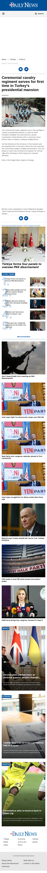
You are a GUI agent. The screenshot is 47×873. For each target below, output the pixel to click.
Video (5, 845)
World (5, 842)
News (4, 59)
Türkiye (13, 59)
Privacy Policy (7, 860)
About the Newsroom (10, 863)
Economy (21, 839)
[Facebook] (21, 69)
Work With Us (29, 860)
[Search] (36, 14)
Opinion (35, 839)
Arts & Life (22, 842)
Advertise (5, 866)
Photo (20, 845)
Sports (35, 842)
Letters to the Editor (32, 863)
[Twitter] (26, 69)
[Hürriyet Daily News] (23, 5)
